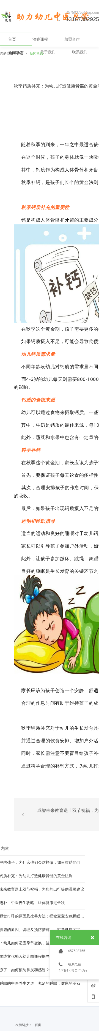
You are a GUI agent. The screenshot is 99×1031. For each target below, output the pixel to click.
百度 (38, 1025)
